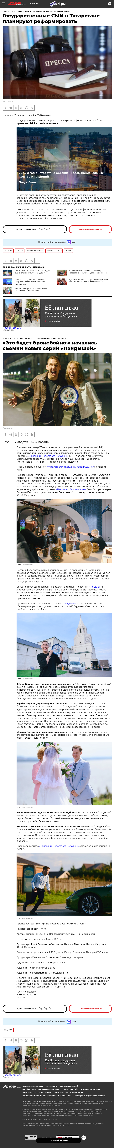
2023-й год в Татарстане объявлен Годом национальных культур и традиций (61, 174)
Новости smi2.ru (12, 327)
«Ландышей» (68, 603)
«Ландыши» (95, 586)
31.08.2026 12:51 (9, 338)
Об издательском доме (33, 1086)
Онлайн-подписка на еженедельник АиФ (41, 1089)
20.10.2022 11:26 (9, 11)
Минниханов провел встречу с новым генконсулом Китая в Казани (31, 289)
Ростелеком (8, 428)
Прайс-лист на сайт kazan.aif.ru (68, 1093)
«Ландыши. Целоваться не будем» (48, 456)
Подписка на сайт (70, 1089)
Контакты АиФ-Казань (90, 1089)
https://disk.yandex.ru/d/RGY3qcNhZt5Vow (70, 467)
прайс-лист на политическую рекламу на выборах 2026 (47, 1096)
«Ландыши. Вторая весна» (71, 489)
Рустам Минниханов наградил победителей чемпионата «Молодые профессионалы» (88, 280)
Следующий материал (58, 1140)
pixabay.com (8, 101)
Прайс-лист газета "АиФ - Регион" (37, 1093)
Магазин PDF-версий (69, 1086)
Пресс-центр (51, 1086)
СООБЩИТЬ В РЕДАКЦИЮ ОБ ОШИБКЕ (90, 1096)
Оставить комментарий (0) (90, 229)
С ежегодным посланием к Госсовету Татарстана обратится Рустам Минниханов (88, 272)
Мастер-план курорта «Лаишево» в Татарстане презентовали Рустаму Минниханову (30, 281)
